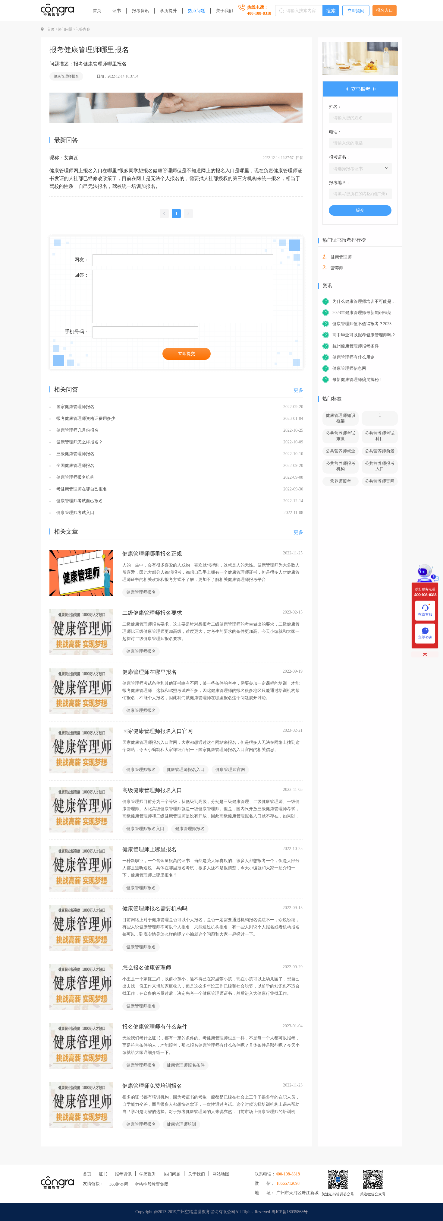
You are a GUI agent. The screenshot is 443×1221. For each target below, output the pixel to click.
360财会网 (118, 1184)
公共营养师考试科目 (379, 436)
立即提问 (355, 10)
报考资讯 (140, 10)
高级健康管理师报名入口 (152, 790)
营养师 (337, 268)
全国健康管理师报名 (74, 465)
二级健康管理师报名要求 (152, 613)
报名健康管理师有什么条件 (154, 1027)
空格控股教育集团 (151, 1184)
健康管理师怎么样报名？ (79, 442)
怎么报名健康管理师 (146, 968)
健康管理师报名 (66, 76)
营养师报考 (340, 481)
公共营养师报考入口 (379, 466)
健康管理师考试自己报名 (79, 501)
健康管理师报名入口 (186, 769)
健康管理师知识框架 (340, 418)
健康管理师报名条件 (186, 1065)
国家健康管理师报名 (74, 406)
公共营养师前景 (379, 451)
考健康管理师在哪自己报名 (81, 489)
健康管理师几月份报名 (77, 430)
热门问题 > (67, 29)
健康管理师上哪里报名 (149, 849)
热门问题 (172, 1174)
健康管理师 (341, 257)
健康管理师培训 (181, 1124)
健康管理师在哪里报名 (149, 672)
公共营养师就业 (340, 451)
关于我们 (224, 10)
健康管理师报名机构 (74, 477)
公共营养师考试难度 (340, 436)
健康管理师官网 (230, 769)
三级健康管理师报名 (74, 454)
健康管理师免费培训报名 (152, 1086)
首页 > (52, 29)
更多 (298, 390)
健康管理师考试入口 (74, 512)
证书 (116, 10)
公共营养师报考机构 (340, 466)
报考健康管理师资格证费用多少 (85, 418)
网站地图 (220, 1174)
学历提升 (168, 10)
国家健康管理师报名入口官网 (157, 731)
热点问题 (196, 10)
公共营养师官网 (379, 481)
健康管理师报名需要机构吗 (154, 908)
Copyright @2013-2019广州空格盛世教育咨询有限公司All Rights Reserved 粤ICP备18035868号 (221, 1212)
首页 (97, 10)
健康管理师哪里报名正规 (152, 554)
